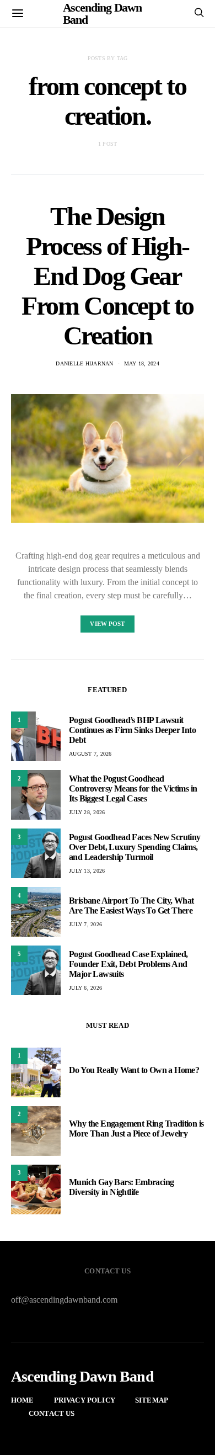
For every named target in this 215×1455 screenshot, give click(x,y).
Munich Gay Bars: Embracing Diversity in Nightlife (121, 1187)
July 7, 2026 (85, 924)
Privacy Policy (84, 1400)
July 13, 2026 (87, 871)
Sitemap (151, 1400)
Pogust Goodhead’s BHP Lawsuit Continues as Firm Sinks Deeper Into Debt (132, 730)
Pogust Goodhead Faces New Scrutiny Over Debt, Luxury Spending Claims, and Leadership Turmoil (135, 847)
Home (22, 1400)
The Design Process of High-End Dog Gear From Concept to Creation (108, 275)
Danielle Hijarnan (84, 363)
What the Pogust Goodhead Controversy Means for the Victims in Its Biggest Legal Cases (133, 788)
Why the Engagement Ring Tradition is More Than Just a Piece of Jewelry (136, 1128)
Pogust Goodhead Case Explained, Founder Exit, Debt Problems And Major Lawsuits (128, 964)
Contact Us (52, 1413)
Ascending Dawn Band (82, 1376)
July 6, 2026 (85, 988)
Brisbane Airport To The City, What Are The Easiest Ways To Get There (131, 905)
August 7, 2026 (90, 754)
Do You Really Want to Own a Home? (134, 1070)
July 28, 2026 (87, 812)
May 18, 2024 (141, 363)
